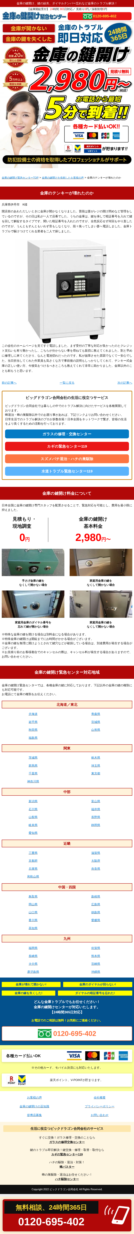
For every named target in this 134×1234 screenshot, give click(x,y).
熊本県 (95, 956)
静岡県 (95, 825)
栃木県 (95, 757)
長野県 (95, 817)
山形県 (95, 729)
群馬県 (33, 765)
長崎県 (33, 956)
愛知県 (33, 833)
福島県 (33, 737)
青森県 (95, 714)
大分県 (33, 964)
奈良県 (95, 868)
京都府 (33, 860)
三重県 (33, 853)
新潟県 (33, 801)
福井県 (95, 809)
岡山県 (33, 904)
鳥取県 (33, 896)
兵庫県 (33, 868)
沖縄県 (95, 972)
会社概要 (100, 1097)
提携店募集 (34, 1115)
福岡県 (33, 948)
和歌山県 (33, 876)
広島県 (95, 904)
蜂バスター (67, 1166)
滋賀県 (95, 853)
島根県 (95, 896)
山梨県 (33, 817)
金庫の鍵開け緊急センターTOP (20, 177)
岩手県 (33, 722)
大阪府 (95, 860)
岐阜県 (33, 825)
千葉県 (33, 773)
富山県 (95, 801)
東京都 (95, 773)
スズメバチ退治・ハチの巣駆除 (67, 459)
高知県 (33, 928)
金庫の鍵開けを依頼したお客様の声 (63, 177)
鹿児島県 (33, 972)
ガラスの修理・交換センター (67, 434)
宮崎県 (95, 964)
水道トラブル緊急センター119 (67, 471)
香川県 (33, 920)
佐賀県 (95, 948)
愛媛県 (95, 920)
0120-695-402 (104, 16)
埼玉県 (95, 765)
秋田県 (33, 729)
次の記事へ (124, 382)
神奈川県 (33, 781)
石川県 (33, 809)
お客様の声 (34, 1097)
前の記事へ (9, 382)
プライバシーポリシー (99, 1106)
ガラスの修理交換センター (67, 1142)
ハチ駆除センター (67, 1179)
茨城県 (33, 757)
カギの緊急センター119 (67, 446)
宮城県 (95, 722)
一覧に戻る (67, 382)
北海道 (33, 714)
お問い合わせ (100, 1115)
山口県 (33, 912)
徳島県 (95, 912)
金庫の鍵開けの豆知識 (34, 1106)
